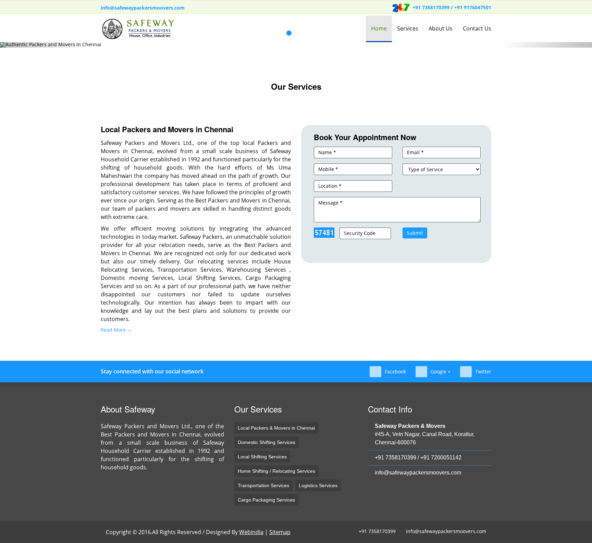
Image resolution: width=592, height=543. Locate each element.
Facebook (395, 371)
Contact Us (477, 28)
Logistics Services (318, 485)
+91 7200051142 (440, 457)
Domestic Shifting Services (266, 442)
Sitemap (280, 532)
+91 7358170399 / (433, 7)
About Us (441, 28)
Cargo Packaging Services (266, 500)
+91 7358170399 (395, 457)
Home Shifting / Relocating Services (276, 471)
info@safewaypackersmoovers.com (143, 7)
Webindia (251, 532)
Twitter (483, 371)
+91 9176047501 (472, 7)
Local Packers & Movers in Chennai (276, 428)
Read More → (116, 329)
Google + (441, 371)
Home (379, 28)
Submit (415, 233)
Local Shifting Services (262, 456)
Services (407, 28)
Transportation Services (263, 485)
